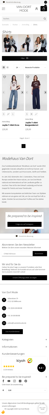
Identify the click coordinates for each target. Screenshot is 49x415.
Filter (23, 58)
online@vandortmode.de (16, 323)
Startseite (5, 25)
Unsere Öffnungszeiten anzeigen (25, 277)
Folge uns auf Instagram (24, 224)
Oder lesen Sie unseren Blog (12, 384)
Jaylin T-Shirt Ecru (10, 125)
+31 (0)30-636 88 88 (14, 308)
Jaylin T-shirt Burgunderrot (31, 123)
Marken (15, 25)
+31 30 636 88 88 (13, 315)
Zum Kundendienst (12, 331)
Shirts (35, 25)
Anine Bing (25, 25)
